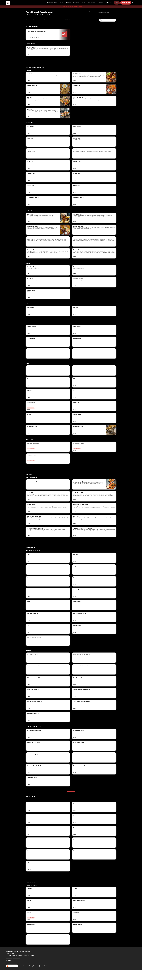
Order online (16, 958)
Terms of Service (23, 966)
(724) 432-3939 (10, 953)
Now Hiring (76, 2)
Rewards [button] (62, 2)
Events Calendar (91, 2)
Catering (68, 2)
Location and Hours (52, 2)
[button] (34, 20)
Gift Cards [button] (100, 2)
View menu (9, 958)
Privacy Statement (34, 966)
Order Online (126, 2)
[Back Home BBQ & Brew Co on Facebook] (7, 961)
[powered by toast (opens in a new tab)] (12, 966)
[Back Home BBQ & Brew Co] (8, 3)
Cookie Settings (44, 966)
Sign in (134, 2)
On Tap (83, 2)
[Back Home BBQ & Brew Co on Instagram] (9, 961)
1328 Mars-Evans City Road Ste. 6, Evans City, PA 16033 (20, 955)
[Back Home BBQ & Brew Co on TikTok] (11, 961)
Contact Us (108, 2)
